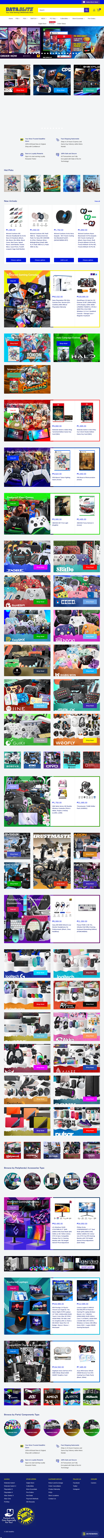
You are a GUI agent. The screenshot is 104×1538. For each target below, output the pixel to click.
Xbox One (7, 1498)
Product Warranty (54, 1489)
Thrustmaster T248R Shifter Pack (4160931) (86, 807)
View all (97, 201)
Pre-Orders (30, 1492)
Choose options (16, 260)
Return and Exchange (55, 1483)
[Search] (86, 10)
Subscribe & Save (92, 2)
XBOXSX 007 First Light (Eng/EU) (60, 524)
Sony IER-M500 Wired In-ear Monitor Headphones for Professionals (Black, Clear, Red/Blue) (61, 928)
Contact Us (52, 1498)
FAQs (50, 1492)
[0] (98, 10)
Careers (93, 1483)
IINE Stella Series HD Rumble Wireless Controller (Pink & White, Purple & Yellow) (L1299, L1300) (62, 809)
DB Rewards (30, 1502)
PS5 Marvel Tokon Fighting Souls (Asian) (61, 478)
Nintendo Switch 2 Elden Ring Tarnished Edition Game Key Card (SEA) (62, 432)
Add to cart (64, 260)
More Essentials (31, 1489)
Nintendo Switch (9, 1483)
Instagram (76, 1489)
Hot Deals (29, 1495)
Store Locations (53, 1495)
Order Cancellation (54, 1486)
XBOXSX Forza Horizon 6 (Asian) (85, 524)
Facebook (76, 1483)
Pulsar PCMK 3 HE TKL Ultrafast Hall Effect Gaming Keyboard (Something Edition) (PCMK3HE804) (87, 928)
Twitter (75, 1486)
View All (13, 281)
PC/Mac (7, 1502)
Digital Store (30, 1483)
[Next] (100, 182)
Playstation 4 (8, 1492)
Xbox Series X (9, 1495)
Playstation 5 (8, 1489)
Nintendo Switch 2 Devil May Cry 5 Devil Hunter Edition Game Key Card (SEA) (86, 432)
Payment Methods (32, 1498)
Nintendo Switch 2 (10, 1486)
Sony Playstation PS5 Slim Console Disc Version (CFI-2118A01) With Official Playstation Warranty (61, 303)
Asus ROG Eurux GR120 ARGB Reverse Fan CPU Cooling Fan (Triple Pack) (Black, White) (85, 1374)
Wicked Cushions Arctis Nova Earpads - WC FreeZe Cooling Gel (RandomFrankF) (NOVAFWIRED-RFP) (64, 237)
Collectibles (30, 1486)
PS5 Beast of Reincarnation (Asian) (86, 478)
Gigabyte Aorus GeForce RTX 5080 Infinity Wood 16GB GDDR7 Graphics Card (62, 1373)
